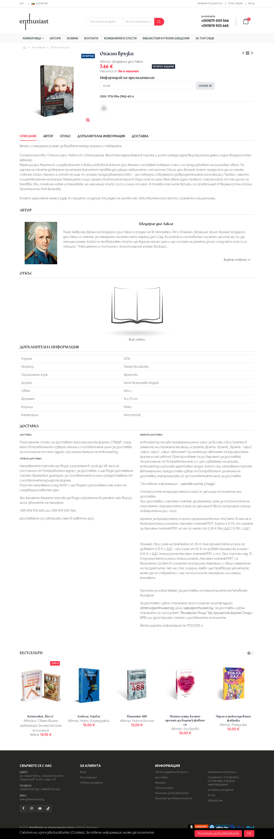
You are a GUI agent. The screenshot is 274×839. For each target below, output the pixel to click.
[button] (248, 21)
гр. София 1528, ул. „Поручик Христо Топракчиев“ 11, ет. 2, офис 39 (41, 777)
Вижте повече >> (237, 260)
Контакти (91, 38)
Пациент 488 (137, 716)
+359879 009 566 (29, 789)
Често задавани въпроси (171, 772)
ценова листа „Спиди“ (198, 484)
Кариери (160, 782)
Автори (55, 38)
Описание (28, 136)
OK (249, 833)
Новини (72, 38)
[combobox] (104, 22)
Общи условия (164, 788)
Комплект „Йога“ (40, 716)
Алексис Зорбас (88, 716)
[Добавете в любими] (104, 108)
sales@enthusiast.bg (198, 608)
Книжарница (32, 38)
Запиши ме (205, 86)
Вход (251, 3)
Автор (48, 136)
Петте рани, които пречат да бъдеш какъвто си (185, 720)
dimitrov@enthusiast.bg (157, 608)
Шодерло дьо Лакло (127, 61)
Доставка (140, 136)
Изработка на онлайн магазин (48, 827)
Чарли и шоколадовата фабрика (233, 718)
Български (42, 3)
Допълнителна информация (101, 136)
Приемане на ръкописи (222, 772)
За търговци (205, 38)
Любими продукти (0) (210, 3)
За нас (212, 795)
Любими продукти (91, 782)
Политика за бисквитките (172, 793)
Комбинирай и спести (120, 38)
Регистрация (235, 3)
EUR (21, 3)
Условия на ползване (220, 790)
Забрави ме (215, 800)
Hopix (71, 827)
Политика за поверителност (173, 798)
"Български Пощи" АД (196, 613)
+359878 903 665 (50, 789)
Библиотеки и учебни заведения (166, 38)
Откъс (65, 136)
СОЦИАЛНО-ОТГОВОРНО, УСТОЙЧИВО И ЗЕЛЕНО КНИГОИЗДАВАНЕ (223, 781)
